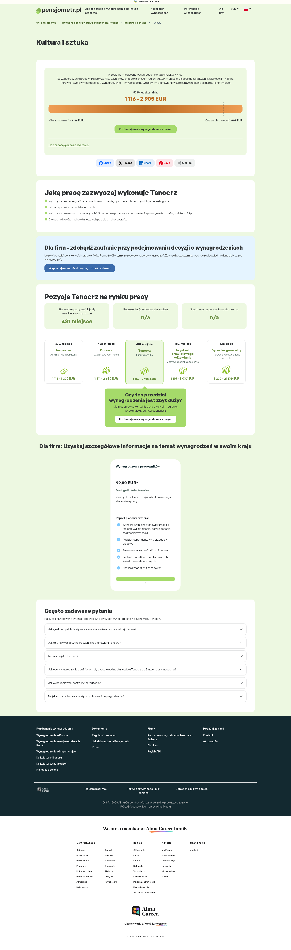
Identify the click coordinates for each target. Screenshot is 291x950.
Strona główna (46, 22)
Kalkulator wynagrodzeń (159, 10)
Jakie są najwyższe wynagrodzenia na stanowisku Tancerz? (84, 642)
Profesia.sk (82, 855)
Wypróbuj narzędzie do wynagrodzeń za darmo (79, 268)
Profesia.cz (82, 860)
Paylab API (154, 751)
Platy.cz (109, 871)
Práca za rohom (84, 871)
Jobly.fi (194, 850)
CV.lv (136, 855)
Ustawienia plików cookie (191, 789)
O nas (95, 747)
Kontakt (208, 735)
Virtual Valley (168, 871)
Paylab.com (111, 881)
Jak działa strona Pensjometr (110, 741)
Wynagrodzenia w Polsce (52, 735)
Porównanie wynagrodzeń (192, 10)
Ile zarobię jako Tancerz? (63, 656)
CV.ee (136, 860)
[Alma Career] (145, 911)
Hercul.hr (166, 866)
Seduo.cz (110, 860)
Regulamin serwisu (104, 735)
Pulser (165, 876)
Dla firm (221, 10)
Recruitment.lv (141, 887)
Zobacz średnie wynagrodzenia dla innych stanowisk (111, 10)
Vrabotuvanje (168, 860)
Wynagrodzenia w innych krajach (56, 751)
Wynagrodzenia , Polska (90, 22)
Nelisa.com (82, 887)
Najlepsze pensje (47, 769)
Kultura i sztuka (135, 22)
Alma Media (163, 806)
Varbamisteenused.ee (144, 892)
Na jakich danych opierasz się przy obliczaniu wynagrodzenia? (86, 696)
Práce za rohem (84, 876)
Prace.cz (81, 866)
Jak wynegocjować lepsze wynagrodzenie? (74, 683)
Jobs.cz (80, 850)
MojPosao (167, 850)
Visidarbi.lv (139, 871)
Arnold (108, 850)
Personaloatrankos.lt (144, 881)
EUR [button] (233, 8)
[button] (247, 9)
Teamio (109, 855)
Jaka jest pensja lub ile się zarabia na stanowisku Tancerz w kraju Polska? (92, 629)
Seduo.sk (110, 866)
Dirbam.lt (138, 866)
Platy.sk (109, 876)
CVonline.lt (139, 850)
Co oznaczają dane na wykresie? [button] (68, 145)
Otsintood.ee (140, 876)
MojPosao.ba (168, 855)
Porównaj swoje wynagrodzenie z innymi (145, 129)
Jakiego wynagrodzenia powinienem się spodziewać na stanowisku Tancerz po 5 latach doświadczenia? (112, 669)
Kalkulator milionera (49, 757)
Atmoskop (81, 881)
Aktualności (210, 741)
